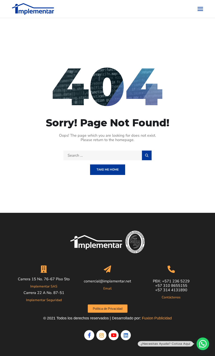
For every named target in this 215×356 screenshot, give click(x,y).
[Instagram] (101, 335)
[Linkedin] (126, 335)
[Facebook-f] (89, 335)
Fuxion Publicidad (157, 318)
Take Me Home (108, 170)
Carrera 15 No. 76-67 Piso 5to (44, 279)
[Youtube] (114, 335)
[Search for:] (107, 155)
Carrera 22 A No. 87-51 (44, 292)
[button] (203, 343)
